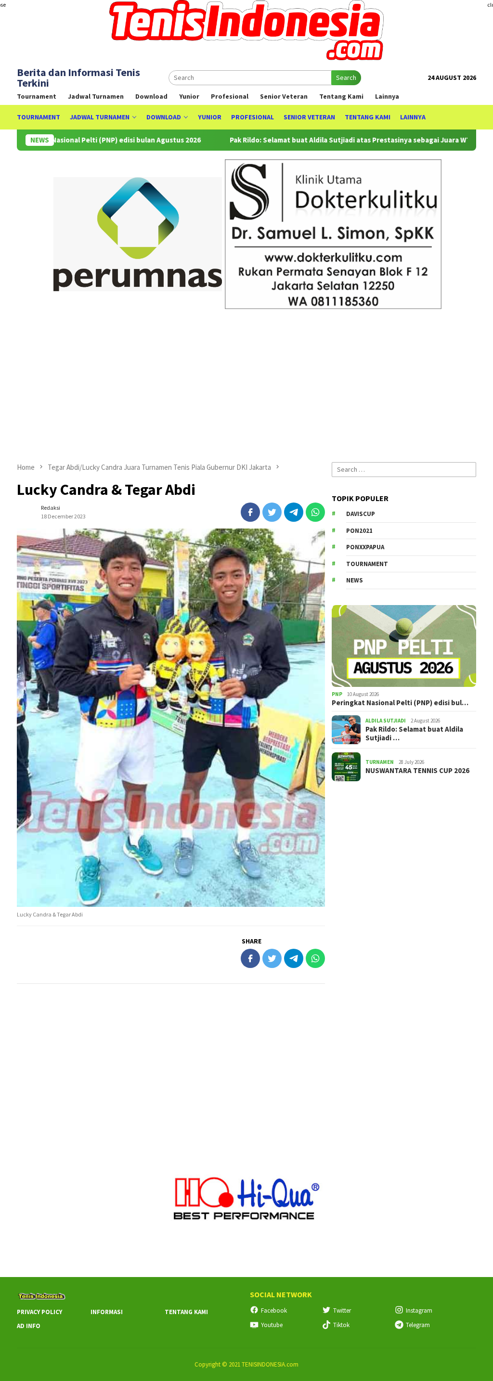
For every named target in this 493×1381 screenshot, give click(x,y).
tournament (367, 564)
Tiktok (341, 1325)
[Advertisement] (246, 381)
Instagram (419, 1310)
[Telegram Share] (293, 512)
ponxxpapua (365, 547)
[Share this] (250, 512)
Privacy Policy (39, 1312)
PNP (337, 694)
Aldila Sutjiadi (385, 720)
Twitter (342, 1310)
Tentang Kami (186, 1312)
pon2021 (359, 531)
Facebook (274, 1310)
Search (346, 77)
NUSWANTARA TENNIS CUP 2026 (417, 770)
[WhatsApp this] (315, 512)
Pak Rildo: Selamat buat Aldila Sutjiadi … (414, 733)
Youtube (272, 1325)
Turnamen (379, 762)
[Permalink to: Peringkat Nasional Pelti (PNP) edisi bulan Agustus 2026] (404, 646)
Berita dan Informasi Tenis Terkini (78, 77)
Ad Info (28, 1326)
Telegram (418, 1325)
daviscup (360, 514)
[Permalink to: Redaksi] (26, 511)
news (354, 580)
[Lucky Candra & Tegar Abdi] (171, 718)
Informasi (107, 1312)
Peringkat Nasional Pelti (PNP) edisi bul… (400, 702)
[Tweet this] (272, 512)
